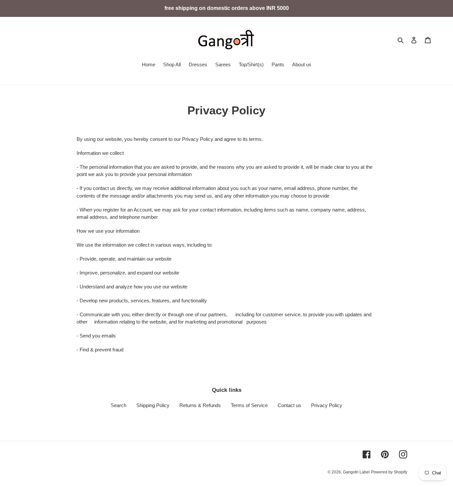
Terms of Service (249, 405)
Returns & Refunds (200, 405)
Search (118, 405)
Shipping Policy (152, 405)
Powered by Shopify (389, 472)
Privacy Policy (326, 405)
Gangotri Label (356, 472)
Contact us (289, 405)
